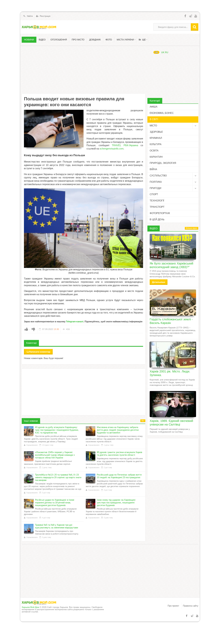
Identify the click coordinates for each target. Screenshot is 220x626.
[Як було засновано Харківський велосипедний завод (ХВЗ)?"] (173, 247)
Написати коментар (39, 351)
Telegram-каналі (74, 321)
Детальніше (158, 282)
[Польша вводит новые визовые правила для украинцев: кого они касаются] (54, 128)
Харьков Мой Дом (30, 607)
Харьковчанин (32, 445)
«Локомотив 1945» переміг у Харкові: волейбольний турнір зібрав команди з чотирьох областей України (55, 455)
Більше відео (191, 228)
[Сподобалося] (26, 329)
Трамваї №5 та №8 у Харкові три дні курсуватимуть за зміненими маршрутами (56, 526)
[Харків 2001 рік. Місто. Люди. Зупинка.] (173, 355)
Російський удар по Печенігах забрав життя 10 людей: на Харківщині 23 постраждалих (119, 476)
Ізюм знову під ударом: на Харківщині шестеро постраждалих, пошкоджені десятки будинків (116, 502)
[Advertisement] (83, 70)
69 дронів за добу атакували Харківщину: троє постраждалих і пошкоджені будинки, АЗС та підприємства (57, 430)
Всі (143, 421)
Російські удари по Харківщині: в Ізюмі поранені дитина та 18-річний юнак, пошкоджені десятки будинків (54, 502)
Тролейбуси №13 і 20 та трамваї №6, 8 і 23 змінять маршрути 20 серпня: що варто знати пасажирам (58, 477)
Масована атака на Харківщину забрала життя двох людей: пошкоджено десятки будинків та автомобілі (118, 430)
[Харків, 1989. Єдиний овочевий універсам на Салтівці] (173, 404)
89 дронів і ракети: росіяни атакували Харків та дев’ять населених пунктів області (119, 453)
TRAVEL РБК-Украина (125, 145)
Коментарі (31, 343)
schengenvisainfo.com (111, 148)
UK (156, 52)
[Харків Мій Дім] (39, 26)
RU (166, 52)
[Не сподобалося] (33, 329)
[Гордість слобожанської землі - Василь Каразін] (173, 302)
